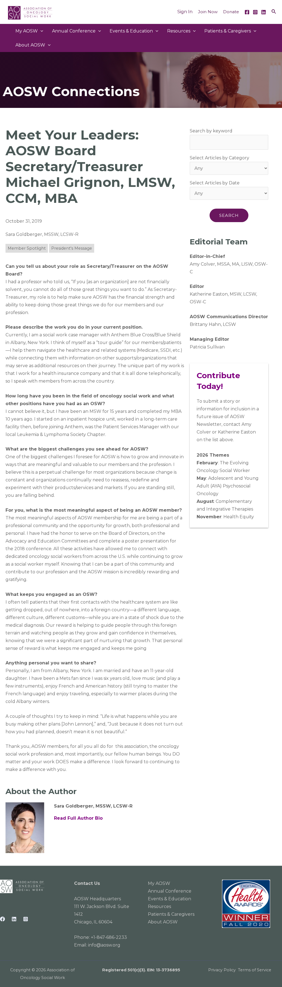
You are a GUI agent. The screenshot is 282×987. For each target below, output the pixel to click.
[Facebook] (247, 12)
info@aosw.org (104, 945)
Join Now (208, 11)
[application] (40, 31)
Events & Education (131, 31)
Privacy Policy (222, 969)
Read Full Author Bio (78, 818)
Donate (231, 11)
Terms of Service (254, 969)
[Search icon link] (274, 11)
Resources (178, 31)
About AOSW (30, 45)
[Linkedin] (263, 12)
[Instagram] (255, 12)
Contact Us (87, 883)
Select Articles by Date (215, 183)
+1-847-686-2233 (109, 937)
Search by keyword (211, 130)
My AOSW (26, 31)
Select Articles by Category (219, 157)
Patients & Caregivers (227, 31)
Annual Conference (169, 891)
